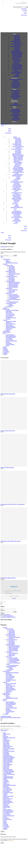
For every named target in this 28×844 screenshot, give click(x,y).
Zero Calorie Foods (16, 83)
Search (15, 255)
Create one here (9, 615)
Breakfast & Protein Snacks (12, 262)
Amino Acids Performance (17, 69)
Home (2, 256)
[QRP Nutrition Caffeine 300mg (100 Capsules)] (14, 524)
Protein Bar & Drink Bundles (15, 79)
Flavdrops (8, 318)
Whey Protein (17, 37)
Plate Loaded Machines (16, 110)
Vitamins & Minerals (15, 51)
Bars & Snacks (16, 85)
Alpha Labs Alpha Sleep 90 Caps (8, 430)
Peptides (5, 354)
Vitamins (5, 320)
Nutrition (5, 264)
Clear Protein (17, 36)
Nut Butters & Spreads (16, 86)
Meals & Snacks (6, 259)
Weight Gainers (17, 42)
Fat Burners (17, 75)
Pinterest (18, 717)
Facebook (3, 717)
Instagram (10, 717)
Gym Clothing (6, 351)
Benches (16, 116)
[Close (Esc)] (1, 601)
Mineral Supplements (17, 56)
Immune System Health (17, 53)
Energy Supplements (17, 59)
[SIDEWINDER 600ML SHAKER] (14, 560)
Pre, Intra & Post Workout (15, 46)
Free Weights (16, 117)
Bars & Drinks (6, 309)
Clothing (5, 307)
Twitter (6, 717)
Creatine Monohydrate (17, 71)
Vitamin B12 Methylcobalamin (7, 467)
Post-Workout (17, 49)
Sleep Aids (8, 329)
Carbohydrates (16, 58)
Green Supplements (15, 95)
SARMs (17, 74)
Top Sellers (5, 350)
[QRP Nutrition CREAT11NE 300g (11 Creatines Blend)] (14, 487)
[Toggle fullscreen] (3, 601)
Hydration (5, 353)
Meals (15, 102)
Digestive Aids (16, 97)
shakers (4, 346)
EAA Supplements (17, 68)
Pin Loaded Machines (15, 111)
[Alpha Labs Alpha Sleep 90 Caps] (14, 413)
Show (15, 611)
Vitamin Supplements (17, 54)
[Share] (2, 601)
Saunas (7, 345)
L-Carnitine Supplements (17, 67)
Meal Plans (15, 104)
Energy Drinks (17, 60)
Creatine (16, 70)
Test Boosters (9, 306)
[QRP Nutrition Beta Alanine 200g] (14, 376)
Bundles (5, 348)
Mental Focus (17, 62)
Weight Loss (15, 91)
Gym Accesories (15, 114)
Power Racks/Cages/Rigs (15, 115)
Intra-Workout (17, 48)
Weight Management (15, 41)
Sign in (2, 613)
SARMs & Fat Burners (16, 73)
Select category (4, 730)
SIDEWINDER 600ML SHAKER (8, 578)
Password (3, 610)
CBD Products (6, 331)
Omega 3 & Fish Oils (17, 57)
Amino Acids (16, 63)
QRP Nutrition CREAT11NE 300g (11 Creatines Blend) (13, 504)
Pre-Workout (17, 47)
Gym (4, 333)
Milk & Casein (17, 40)
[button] (4, 123)
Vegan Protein (17, 39)
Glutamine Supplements (17, 65)
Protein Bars (15, 80)
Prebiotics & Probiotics (16, 96)
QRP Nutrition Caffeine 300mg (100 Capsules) (11, 541)
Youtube (14, 717)
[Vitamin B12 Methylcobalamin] (14, 450)
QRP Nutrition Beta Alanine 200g (8, 393)
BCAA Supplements (17, 64)
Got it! (2, 842)
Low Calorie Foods (16, 84)
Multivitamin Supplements (17, 52)
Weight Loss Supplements (17, 43)
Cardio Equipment (16, 109)
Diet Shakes (17, 45)
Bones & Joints (15, 94)
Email (2, 609)
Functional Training (15, 119)
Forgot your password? (5, 614)
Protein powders (15, 35)
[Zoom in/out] (5, 601)
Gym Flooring (16, 112)
